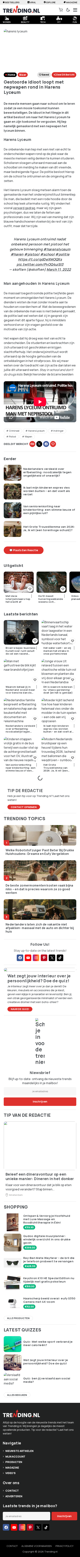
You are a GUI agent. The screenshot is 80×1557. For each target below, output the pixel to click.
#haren (17, 254)
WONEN (6, 22)
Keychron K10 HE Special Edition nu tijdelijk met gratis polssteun (48, 1280)
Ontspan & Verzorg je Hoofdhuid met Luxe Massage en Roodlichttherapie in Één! (46, 1219)
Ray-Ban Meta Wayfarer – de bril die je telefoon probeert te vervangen (49, 1259)
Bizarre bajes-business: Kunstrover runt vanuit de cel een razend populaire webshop (21, 651)
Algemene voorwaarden (36, 1546)
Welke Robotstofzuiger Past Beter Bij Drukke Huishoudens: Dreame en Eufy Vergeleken (40, 852)
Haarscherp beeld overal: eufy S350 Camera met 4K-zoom (49, 1300)
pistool (12, 436)
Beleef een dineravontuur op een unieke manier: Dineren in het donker (40, 1176)
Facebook (46, 444)
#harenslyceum (56, 249)
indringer (58, 430)
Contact (12, 1490)
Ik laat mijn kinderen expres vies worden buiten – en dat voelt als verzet (46, 491)
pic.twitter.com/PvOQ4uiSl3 (40, 264)
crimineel (14, 430)
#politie (62, 254)
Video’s (10, 1473)
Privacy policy (64, 1546)
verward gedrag (24, 208)
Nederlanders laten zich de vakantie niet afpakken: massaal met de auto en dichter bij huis (40, 928)
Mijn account (15, 1456)
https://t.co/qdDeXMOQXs (40, 259)
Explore (50, 2)
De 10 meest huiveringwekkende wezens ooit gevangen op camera (50, 599)
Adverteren (13, 1496)
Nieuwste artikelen (19, 1451)
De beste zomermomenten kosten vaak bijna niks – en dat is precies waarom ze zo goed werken (39, 889)
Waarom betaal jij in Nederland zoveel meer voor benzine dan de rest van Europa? (20, 689)
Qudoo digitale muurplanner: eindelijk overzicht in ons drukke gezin (47, 1239)
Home (11, 74)
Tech (43, 22)
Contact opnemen (24, 807)
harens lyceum (36, 430)
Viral (33, 2)
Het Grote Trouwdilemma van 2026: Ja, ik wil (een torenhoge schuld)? (49, 528)
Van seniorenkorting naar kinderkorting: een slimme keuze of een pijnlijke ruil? (49, 510)
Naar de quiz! (20, 1009)
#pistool (31, 254)
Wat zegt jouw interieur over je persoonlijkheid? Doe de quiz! (45, 1361)
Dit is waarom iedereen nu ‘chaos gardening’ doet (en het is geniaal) (58, 689)
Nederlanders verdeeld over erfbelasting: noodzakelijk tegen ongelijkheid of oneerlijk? (47, 472)
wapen (28, 436)
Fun (75, 22)
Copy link (32, 444)
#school (47, 254)
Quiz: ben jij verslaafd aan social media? (46, 1380)
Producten (13, 1462)
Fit (59, 22)
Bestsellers (12, 2)
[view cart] (61, 10)
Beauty (25, 22)
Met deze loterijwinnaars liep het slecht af (18, 599)
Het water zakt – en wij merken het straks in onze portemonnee (57, 651)
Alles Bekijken (17, 1395)
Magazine (71, 2)
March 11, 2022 (59, 269)
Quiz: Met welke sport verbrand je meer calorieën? (48, 1343)
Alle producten (18, 1318)
